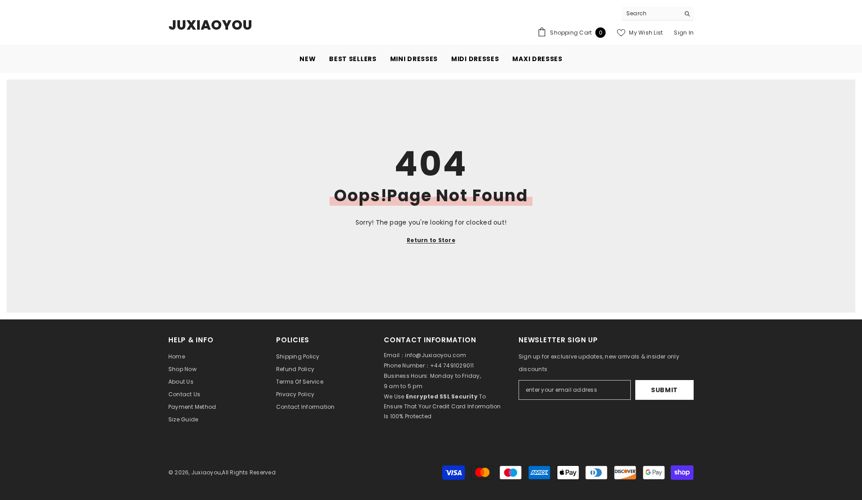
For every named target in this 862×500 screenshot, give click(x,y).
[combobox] (651, 13)
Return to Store (431, 240)
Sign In (684, 32)
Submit (664, 389)
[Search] (658, 14)
